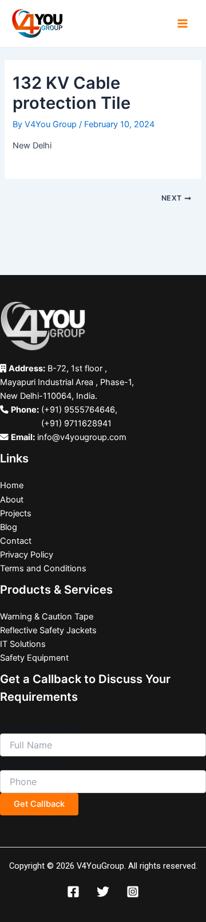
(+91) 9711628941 (76, 423)
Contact (15, 541)
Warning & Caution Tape (46, 616)
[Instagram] (133, 891)
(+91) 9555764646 (78, 410)
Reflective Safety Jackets (48, 630)
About (11, 500)
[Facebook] (73, 891)
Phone (31, 763)
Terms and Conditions (43, 568)
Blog (8, 527)
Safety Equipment (34, 658)
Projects (15, 513)
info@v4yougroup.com (81, 437)
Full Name (38, 726)
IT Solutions (23, 644)
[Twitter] (103, 891)
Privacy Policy (26, 555)
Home (11, 485)
